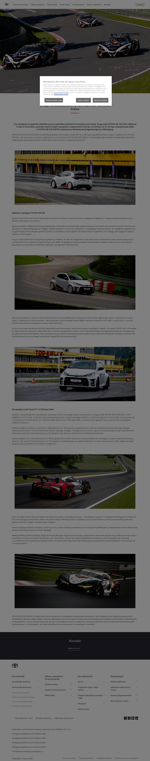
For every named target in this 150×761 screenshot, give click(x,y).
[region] (76, 91)
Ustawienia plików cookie (54, 100)
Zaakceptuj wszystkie (100, 100)
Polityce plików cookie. (61, 94)
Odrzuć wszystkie (83, 100)
